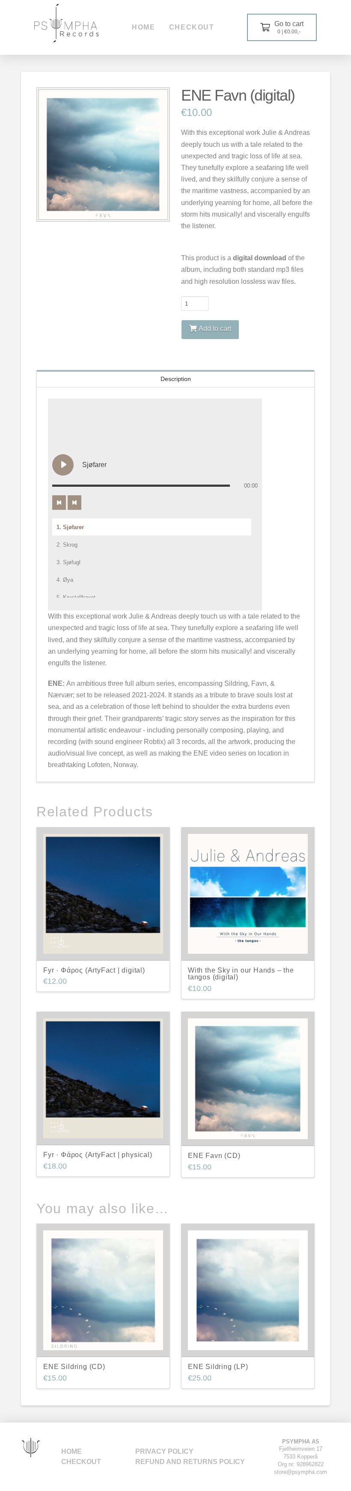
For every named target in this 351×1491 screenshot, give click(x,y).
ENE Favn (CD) (214, 1155)
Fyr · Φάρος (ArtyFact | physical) (97, 1154)
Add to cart (215, 328)
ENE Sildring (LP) (218, 1366)
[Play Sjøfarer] (63, 465)
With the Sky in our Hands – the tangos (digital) (241, 974)
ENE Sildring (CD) (74, 1366)
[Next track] (74, 502)
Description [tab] (176, 378)
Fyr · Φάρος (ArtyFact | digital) (94, 970)
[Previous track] (59, 502)
